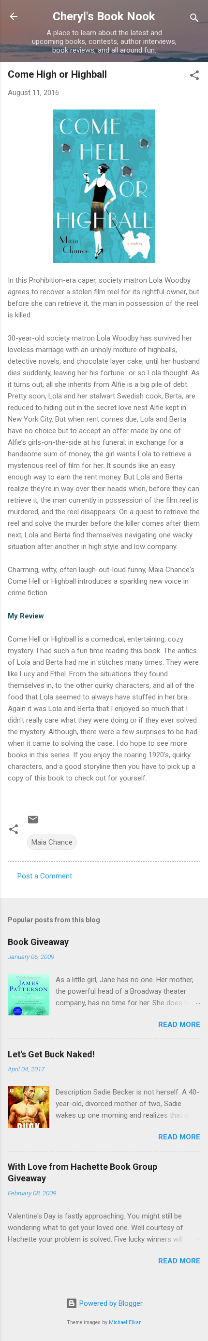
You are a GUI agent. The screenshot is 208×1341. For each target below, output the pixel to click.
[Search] (194, 19)
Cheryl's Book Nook (104, 16)
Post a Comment (44, 876)
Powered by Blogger (110, 1303)
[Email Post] (33, 823)
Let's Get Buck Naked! (51, 1054)
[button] (194, 76)
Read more (179, 1024)
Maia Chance (52, 842)
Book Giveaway (38, 942)
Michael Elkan (125, 1322)
